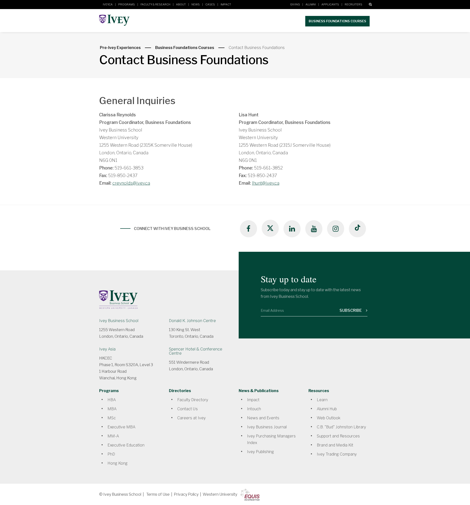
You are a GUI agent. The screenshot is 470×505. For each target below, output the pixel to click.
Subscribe (351, 310)
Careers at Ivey (191, 418)
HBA (111, 399)
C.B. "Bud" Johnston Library (341, 427)
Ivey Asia (107, 349)
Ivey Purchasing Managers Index (271, 439)
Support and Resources (338, 436)
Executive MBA (121, 427)
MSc (111, 418)
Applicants (330, 4)
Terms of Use (158, 494)
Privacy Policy (186, 494)
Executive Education (125, 445)
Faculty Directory (192, 399)
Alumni (311, 4)
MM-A (113, 436)
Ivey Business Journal (267, 427)
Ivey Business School (118, 320)
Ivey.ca (108, 4)
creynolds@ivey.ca (131, 183)
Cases (210, 4)
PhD (111, 454)
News (195, 4)
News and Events (263, 418)
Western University (220, 494)
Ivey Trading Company (337, 454)
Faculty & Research (155, 4)
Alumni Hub (327, 409)
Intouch (254, 409)
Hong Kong (117, 463)
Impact (226, 4)
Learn (322, 399)
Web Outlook (328, 418)
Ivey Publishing (260, 451)
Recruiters (353, 4)
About (181, 4)
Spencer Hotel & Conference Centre (195, 351)
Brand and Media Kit (335, 445)
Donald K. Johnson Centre (192, 320)
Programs (126, 4)
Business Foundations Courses (337, 21)
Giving (295, 4)
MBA (112, 409)
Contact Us (187, 409)
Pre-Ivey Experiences (120, 47)
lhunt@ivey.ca (265, 183)
